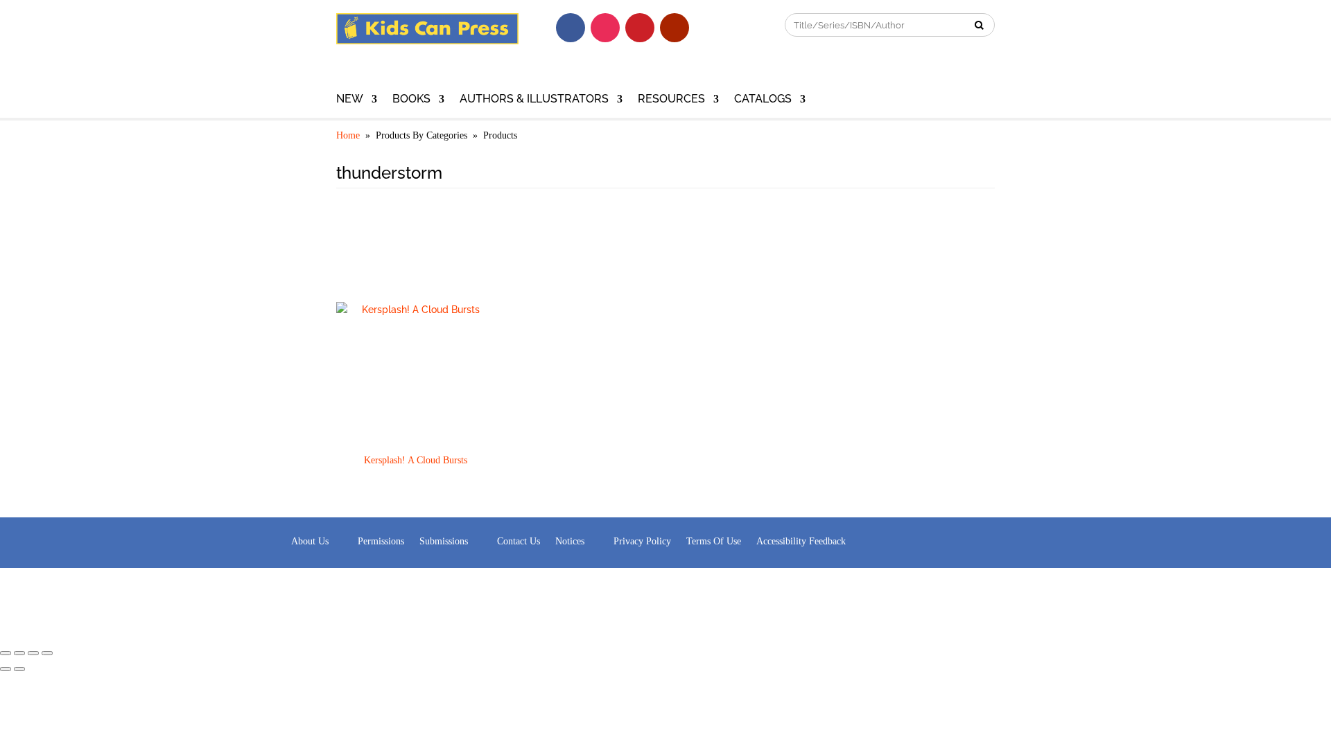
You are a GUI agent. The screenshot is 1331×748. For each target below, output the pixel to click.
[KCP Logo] (427, 40)
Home (348, 135)
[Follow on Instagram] (605, 27)
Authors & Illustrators (534, 99)
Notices (569, 541)
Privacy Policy (642, 541)
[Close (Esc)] (5, 653)
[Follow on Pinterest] (639, 27)
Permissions (381, 541)
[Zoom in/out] (47, 653)
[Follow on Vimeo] (709, 27)
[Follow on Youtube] (674, 27)
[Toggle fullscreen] (33, 653)
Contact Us (518, 541)
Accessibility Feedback (801, 541)
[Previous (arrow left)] (5, 669)
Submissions (443, 541)
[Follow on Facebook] (570, 27)
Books (411, 99)
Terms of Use (713, 541)
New (349, 99)
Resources (671, 99)
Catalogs (763, 99)
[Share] (19, 653)
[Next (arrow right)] (19, 669)
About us (310, 541)
